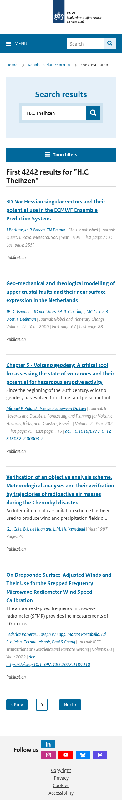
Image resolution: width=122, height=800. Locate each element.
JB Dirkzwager (19, 311)
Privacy (61, 778)
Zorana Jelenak (36, 642)
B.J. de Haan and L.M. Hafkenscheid (54, 529)
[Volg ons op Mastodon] (100, 755)
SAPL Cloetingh (71, 311)
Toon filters (65, 155)
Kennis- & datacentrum (49, 65)
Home (12, 65)
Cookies (61, 785)
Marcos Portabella (83, 634)
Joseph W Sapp (52, 634)
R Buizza (37, 230)
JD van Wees (44, 311)
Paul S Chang (63, 642)
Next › (70, 705)
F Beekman (26, 319)
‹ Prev (17, 705)
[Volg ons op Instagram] (48, 755)
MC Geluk (95, 311)
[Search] (110, 43)
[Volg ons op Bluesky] (82, 755)
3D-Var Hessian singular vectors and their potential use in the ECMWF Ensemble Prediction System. (55, 210)
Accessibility (61, 793)
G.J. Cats (13, 529)
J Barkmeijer (17, 230)
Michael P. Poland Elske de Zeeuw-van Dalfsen (46, 408)
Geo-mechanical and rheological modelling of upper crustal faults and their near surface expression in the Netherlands (60, 292)
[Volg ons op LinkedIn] (48, 744)
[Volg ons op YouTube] (65, 755)
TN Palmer (56, 230)
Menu (20, 44)
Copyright (61, 770)
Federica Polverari (21, 634)
